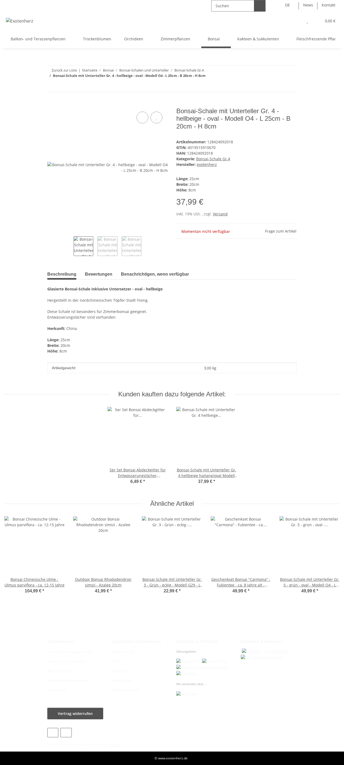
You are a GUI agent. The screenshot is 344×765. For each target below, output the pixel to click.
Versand (220, 213)
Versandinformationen (67, 680)
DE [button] (287, 5)
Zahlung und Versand (66, 661)
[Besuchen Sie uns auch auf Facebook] (52, 732)
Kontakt (328, 5)
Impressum (122, 680)
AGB (115, 661)
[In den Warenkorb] (51, 104)
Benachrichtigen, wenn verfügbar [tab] (155, 274)
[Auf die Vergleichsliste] (142, 117)
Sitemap (119, 671)
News (308, 5)
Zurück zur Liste (64, 70)
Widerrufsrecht (125, 689)
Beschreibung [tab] (61, 274)
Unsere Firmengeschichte (70, 651)
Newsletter (57, 689)
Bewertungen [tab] (98, 274)
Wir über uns (59, 671)
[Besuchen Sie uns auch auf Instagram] (65, 732)
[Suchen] (260, 6)
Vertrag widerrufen (75, 713)
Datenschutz (123, 651)
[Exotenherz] (19, 21)
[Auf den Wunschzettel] (156, 117)
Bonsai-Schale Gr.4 (213, 158)
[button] (296, 21)
